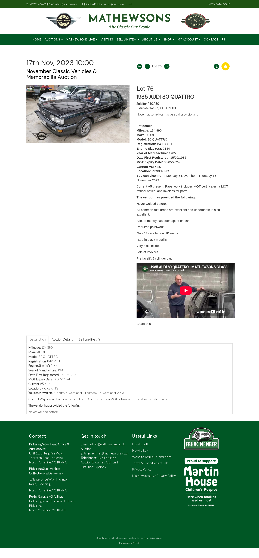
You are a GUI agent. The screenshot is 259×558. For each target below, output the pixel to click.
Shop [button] (167, 39)
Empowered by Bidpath (129, 543)
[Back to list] (140, 66)
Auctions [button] (53, 39)
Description (37, 339)
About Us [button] (150, 39)
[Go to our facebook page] (85, 481)
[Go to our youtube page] (101, 481)
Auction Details (62, 339)
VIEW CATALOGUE (219, 4)
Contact (211, 39)
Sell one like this (90, 339)
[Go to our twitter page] (93, 481)
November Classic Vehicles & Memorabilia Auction (61, 74)
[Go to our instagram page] (171, 324)
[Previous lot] (147, 66)
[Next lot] (167, 66)
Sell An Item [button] (126, 39)
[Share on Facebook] (156, 324)
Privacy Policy (156, 538)
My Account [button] (188, 39)
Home (36, 39)
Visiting (107, 39)
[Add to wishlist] (225, 66)
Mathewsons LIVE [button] (81, 39)
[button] (224, 39)
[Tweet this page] (164, 324)
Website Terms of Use (139, 538)
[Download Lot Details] (216, 66)
